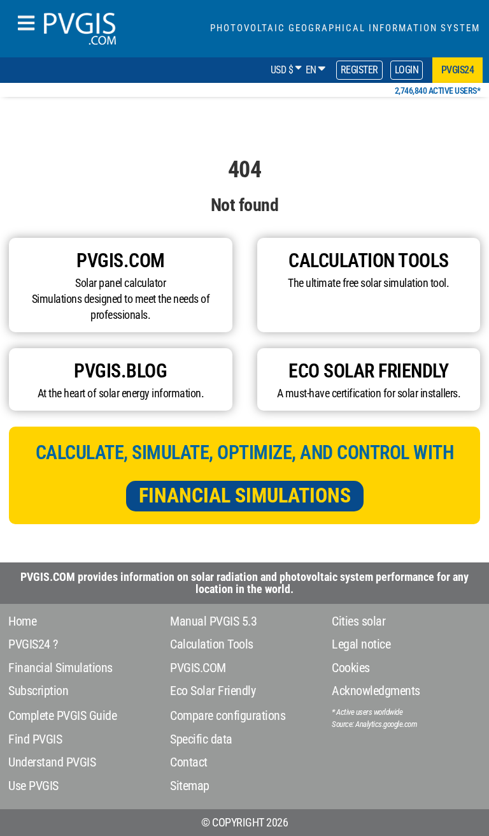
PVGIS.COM (198, 667)
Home (22, 621)
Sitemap (189, 785)
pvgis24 (457, 70)
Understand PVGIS (52, 762)
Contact (189, 762)
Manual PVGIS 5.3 (213, 621)
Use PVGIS (33, 785)
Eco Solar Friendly (212, 690)
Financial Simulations (245, 495)
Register (359, 70)
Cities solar (358, 621)
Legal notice (361, 644)
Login (407, 70)
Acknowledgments (376, 690)
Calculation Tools (211, 644)
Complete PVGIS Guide (62, 715)
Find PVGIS (35, 739)
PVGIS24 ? (33, 644)
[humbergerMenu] (26, 24)
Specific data (201, 739)
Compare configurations (227, 715)
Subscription (38, 690)
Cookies (351, 667)
